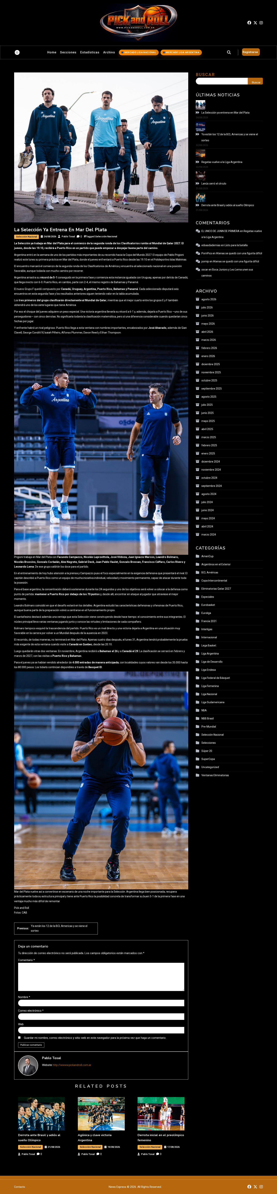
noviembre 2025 (211, 372)
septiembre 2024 (211, 485)
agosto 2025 (208, 396)
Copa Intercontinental (214, 580)
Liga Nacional (209, 694)
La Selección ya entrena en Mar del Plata (225, 112)
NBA (204, 710)
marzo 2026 (208, 339)
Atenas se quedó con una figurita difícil (239, 253)
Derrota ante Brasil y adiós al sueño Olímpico (227, 205)
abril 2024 (207, 526)
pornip (205, 261)
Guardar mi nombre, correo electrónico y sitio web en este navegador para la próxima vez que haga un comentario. (95, 1038)
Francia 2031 (209, 621)
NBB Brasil (207, 718)
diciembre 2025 (210, 364)
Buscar (205, 74)
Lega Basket (208, 645)
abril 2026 (207, 331)
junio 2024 (207, 510)
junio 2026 (207, 315)
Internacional (209, 637)
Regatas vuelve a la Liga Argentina (221, 162)
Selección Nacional (26, 236)
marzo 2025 (208, 437)
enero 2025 (208, 453)
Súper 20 (206, 750)
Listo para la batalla (236, 245)
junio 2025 (207, 412)
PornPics (206, 253)
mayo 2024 (208, 518)
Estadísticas (89, 52)
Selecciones (208, 742)
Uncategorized (210, 767)
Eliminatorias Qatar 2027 (216, 588)
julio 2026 (207, 307)
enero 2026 (208, 356)
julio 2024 (207, 502)
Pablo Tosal (68, 236)
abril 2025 (207, 429)
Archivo (109, 52)
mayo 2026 (208, 323)
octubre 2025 (209, 380)
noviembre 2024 (211, 469)
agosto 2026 (208, 299)
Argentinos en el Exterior (216, 564)
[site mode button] (17, 52)
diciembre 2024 (210, 461)
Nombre (24, 997)
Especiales (207, 596)
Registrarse (250, 52)
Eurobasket (208, 604)
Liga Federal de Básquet (215, 677)
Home (51, 52)
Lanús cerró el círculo (213, 183)
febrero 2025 (209, 445)
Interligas (206, 629)
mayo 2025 (208, 421)
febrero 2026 (209, 348)
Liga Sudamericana (212, 702)
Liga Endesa (208, 669)
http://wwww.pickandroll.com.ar (72, 1065)
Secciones (68, 52)
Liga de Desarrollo (212, 661)
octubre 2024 (209, 477)
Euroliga (206, 613)
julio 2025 (207, 404)
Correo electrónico (31, 1010)
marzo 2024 (208, 534)
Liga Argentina (210, 653)
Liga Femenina (210, 686)
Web (21, 1024)
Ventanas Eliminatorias (215, 775)
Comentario (26, 960)
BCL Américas (209, 572)
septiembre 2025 (211, 388)
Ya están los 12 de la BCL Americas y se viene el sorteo (229, 137)
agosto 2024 (208, 494)
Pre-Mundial (208, 726)
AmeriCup (207, 556)
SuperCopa (208, 759)
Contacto (19, 1186)
